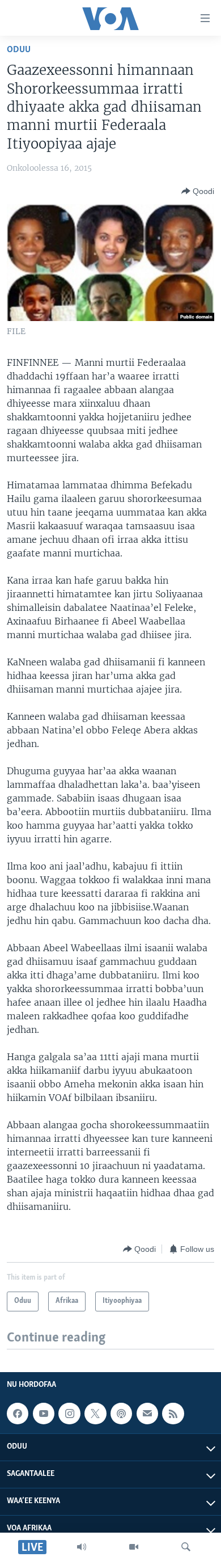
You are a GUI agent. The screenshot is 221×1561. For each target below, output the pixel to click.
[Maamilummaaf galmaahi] (147, 1413)
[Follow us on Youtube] (43, 1413)
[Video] (134, 1547)
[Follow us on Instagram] (69, 1413)
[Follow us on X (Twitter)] (95, 1413)
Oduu (19, 49)
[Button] (197, 191)
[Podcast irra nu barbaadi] (121, 1413)
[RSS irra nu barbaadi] (173, 1413)
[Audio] (82, 1547)
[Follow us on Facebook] (17, 1413)
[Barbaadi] (186, 1547)
